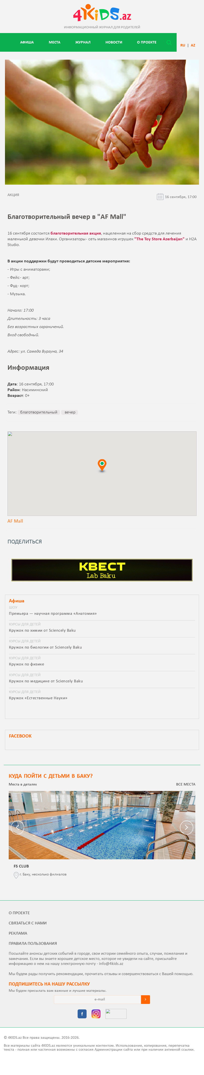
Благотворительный (38, 412)
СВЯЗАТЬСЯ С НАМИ (28, 923)
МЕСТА (54, 42)
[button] (102, 466)
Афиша (27, 42)
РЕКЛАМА (18, 933)
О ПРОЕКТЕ (146, 42)
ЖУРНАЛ (83, 42)
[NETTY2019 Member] (116, 1014)
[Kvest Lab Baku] (102, 580)
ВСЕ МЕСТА (185, 784)
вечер (69, 412)
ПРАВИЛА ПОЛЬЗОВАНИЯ (33, 943)
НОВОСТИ (113, 42)
